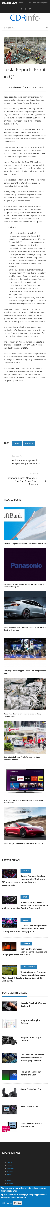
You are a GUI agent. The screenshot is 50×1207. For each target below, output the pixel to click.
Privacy (10, 1183)
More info (21, 1197)
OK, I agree (7, 1203)
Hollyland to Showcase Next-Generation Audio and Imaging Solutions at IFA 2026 (24, 952)
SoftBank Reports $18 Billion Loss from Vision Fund (25, 543)
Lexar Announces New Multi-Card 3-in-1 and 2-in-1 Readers (22, 481)
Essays (10, 1171)
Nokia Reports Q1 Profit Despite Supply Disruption (26, 462)
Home (9, 1162)
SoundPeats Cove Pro (31, 1089)
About (9, 1174)
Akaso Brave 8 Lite (29, 1106)
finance (29, 443)
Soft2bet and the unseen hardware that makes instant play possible (32, 1057)
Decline (17, 1203)
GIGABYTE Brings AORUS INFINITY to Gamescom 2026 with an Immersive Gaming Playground (25, 905)
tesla (17, 443)
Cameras (26, 943)
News (9, 1165)
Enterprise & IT (14, 87)
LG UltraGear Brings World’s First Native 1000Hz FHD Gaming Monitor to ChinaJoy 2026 (24, 928)
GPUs (25, 897)
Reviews (10, 1168)
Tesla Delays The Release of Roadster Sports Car (23, 843)
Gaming (26, 871)
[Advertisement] (25, 411)
